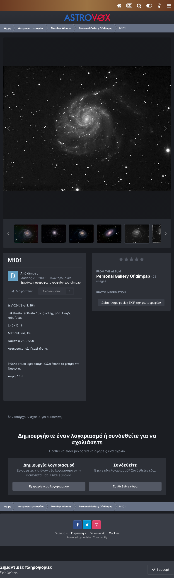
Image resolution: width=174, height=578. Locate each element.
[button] (8, 234)
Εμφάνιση (78, 533)
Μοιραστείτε (23, 291)
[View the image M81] (109, 234)
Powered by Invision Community (87, 537)
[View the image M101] (26, 234)
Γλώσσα (60, 533)
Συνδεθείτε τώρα (125, 486)
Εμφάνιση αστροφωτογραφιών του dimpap (50, 282)
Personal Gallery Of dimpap (123, 276)
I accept (162, 569)
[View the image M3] (53, 234)
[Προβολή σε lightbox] (87, 128)
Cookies (114, 533)
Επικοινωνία (97, 533)
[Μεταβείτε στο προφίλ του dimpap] (13, 276)
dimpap (33, 273)
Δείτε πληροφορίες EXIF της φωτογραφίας (131, 302)
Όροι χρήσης (9, 572)
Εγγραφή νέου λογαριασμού (49, 486)
